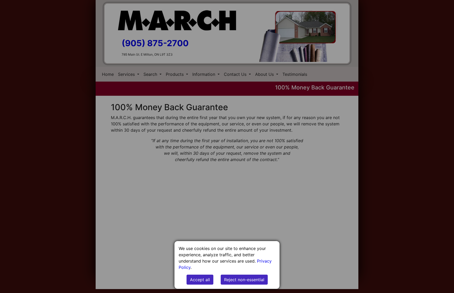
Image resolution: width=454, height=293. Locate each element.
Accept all (200, 279)
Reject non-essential (244, 279)
